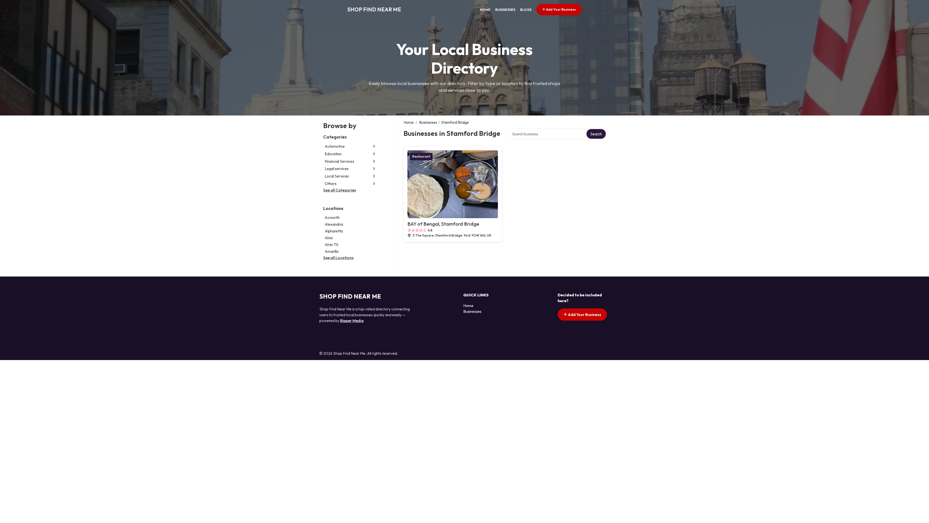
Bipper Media (352, 320)
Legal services (337, 168)
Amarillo (332, 251)
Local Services (337, 176)
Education (333, 153)
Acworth (332, 217)
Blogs (526, 10)
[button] (374, 146)
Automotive (335, 146)
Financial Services (339, 161)
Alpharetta (334, 231)
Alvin (329, 237)
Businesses (505, 10)
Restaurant (421, 156)
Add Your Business (560, 9)
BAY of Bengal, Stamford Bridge (443, 224)
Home (485, 10)
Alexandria (334, 224)
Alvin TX (331, 244)
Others (331, 183)
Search (596, 133)
